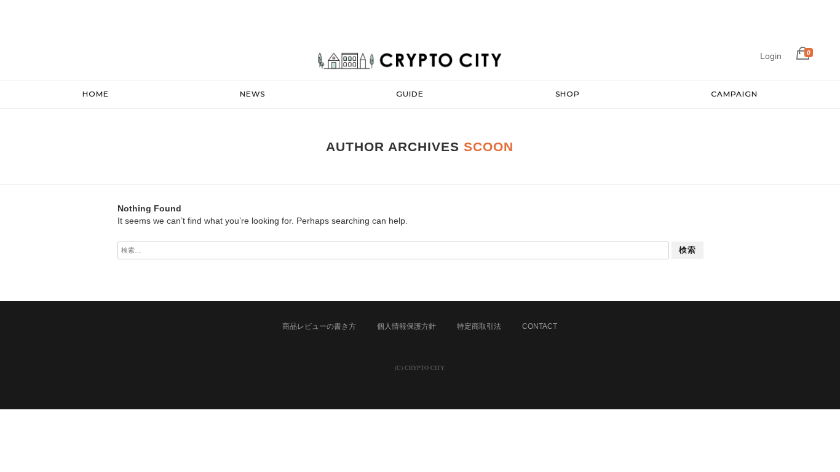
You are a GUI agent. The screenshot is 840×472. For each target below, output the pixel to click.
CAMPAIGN (734, 93)
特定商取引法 (479, 326)
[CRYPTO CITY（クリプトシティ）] (410, 68)
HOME (95, 93)
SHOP (567, 93)
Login (771, 56)
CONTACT (539, 326)
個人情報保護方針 (406, 326)
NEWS (252, 93)
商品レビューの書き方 (319, 326)
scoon (488, 147)
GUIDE (410, 93)
